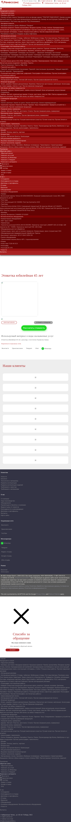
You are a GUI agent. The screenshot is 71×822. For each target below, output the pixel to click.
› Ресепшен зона (62, 38)
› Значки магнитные (31, 103)
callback (12, 650)
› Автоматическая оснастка (9, 119)
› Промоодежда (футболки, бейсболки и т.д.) (53, 126)
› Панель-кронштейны (21, 27)
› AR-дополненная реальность (10, 138)
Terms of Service (54, 594)
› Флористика (4, 134)
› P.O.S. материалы (59, 42)
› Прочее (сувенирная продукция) (20, 107)
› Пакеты (30, 63)
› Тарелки (30, 105)
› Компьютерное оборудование (10, 218)
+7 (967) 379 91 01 (46, 1)
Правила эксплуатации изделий (12, 485)
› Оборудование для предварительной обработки (17, 233)
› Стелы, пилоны (46, 27)
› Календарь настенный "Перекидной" (29, 57)
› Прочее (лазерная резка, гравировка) (46, 111)
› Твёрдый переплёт (61, 69)
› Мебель (3, 94)
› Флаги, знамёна (6, 84)
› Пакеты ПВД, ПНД (20, 65)
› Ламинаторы (5, 223)
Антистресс (5, 572)
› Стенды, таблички (23, 38)
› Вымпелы (32, 84)
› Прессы (37, 233)
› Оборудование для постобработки (12, 229)
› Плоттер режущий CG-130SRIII (11, 202)
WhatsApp (47, 348)
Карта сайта (5, 515)
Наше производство (8, 501)
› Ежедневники (43, 105)
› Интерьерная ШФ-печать (9, 79)
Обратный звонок (6, 153)
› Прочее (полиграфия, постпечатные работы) (25, 694)
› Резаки (3, 241)
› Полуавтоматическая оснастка (30, 119)
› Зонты (2, 126)
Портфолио (4, 761)
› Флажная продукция (7, 82)
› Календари (50, 50)
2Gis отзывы (5, 560)
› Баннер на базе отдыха (8, 17)
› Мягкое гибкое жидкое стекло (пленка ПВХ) (23, 147)
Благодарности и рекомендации (12, 509)
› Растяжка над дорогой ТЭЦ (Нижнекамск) (25, 21)
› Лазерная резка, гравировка (10, 109)
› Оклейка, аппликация (61, 40)
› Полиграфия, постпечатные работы (12, 46)
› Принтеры (4, 204)
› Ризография (35, 73)
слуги (7, 11)
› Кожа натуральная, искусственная (53, 90)
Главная (2, 658)
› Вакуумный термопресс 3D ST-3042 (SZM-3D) (16, 235)
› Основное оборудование (9, 192)
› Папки (35, 126)
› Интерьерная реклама (8, 36)
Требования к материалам (10, 489)
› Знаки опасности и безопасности (33, 40)
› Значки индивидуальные (47, 103)
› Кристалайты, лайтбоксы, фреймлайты (39, 42)
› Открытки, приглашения (18, 50)
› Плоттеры (4, 200)
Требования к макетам (9, 487)
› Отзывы (3, 185)
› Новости (3, 250)
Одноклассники (6, 166)
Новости (4, 476)
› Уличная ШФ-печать (25, 79)
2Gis (2, 175)
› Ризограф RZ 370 (6, 247)
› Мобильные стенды (37, 38)
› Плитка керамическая (59, 94)
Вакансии (4, 570)
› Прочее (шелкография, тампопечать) (25, 128)
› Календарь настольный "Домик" (21, 55)
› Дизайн (3, 130)
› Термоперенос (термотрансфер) (50, 145)
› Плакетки (18, 105)
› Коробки (34, 61)
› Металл (9, 111)
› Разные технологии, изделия (10, 143)
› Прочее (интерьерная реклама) (38, 44)
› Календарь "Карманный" (8, 52)
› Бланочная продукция (14, 48)
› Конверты (27, 61)
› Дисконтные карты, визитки (33, 48)
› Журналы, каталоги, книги (36, 50)
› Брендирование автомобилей (21, 667)
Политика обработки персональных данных (44, 586)
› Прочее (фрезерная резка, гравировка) (35, 115)
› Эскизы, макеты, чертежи (15, 132)
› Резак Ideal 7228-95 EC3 (9, 243)
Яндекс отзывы (5, 170)
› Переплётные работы (8, 67)
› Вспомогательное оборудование (11, 216)
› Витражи (3, 90)
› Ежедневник (4, 92)
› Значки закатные (6, 103)
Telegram (29, 348)
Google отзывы (5, 172)
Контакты (4, 513)
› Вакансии (3, 187)
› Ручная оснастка (48, 119)
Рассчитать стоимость (34, 328)
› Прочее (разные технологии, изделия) (52, 147)
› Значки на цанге (19, 103)
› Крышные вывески (7, 27)
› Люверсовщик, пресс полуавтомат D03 (47, 231)
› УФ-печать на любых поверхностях (12, 88)
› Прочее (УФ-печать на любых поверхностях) (29, 96)
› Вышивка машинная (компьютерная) (13, 141)
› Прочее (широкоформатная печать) (45, 79)
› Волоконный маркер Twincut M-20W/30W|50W (16, 196)
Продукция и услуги (7, 660)
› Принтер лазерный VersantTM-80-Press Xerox (19, 210)
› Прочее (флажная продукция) (32, 86)
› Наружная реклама (7, 13)
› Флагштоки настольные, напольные (48, 84)
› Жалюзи (10, 90)
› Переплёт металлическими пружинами (14, 69)
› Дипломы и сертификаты (9, 183)
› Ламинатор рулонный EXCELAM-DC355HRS (15, 225)
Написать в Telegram (7, 160)
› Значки (3, 100)
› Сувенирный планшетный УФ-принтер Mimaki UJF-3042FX (41, 206)
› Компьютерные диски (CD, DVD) (11, 61)
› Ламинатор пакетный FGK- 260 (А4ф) (28, 227)
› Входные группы (35, 27)
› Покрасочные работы (31, 32)
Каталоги (4, 479)
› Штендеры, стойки (16, 32)
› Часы (36, 105)
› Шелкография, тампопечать (10, 124)
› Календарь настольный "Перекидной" (46, 55)
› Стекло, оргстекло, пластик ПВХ (39, 94)
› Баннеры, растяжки (7, 15)
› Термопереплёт (17, 71)
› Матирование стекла (7, 145)
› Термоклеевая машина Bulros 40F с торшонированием (19, 239)
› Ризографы (4, 245)
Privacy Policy (41, 594)
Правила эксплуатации (9, 483)
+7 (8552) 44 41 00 (62, 1)
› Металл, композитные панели (16, 94)
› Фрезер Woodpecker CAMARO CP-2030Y (14, 214)
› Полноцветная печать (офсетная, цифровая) (15, 73)
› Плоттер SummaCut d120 (31, 202)
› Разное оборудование (8, 237)
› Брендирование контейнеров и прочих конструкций (27, 29)
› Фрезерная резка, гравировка (10, 113)
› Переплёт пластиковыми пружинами (41, 69)
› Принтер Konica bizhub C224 (10, 206)
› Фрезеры (3, 212)
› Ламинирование (43, 61)
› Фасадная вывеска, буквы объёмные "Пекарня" (16, 25)
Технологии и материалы (9, 481)
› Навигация (16, 40)
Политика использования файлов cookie (15, 586)
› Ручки (24, 105)
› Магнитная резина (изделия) (57, 689)
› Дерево (3, 111)
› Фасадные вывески (7, 23)
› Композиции (24, 136)
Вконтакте (4, 164)
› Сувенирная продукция (8, 98)
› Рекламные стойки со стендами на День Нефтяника (18, 34)
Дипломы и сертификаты (9, 511)
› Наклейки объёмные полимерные (27, 145)
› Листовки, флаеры (56, 61)
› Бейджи (3, 48)
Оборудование (6, 503)
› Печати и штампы (6, 117)
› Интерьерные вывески (8, 38)
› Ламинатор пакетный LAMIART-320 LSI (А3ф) (47, 225)
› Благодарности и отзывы (9, 181)
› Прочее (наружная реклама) (49, 32)
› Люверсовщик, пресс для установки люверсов (16, 231)
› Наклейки (23, 63)
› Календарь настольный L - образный (30, 52)
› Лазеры (3, 194)
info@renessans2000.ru (31, 3)
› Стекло (30, 111)
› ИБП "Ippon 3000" (6, 221)
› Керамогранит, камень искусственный (27, 90)
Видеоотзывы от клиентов (10, 507)
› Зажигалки (4, 105)
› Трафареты (49, 40)
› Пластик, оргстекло (19, 111)
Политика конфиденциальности (35, 588)
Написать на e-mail (7, 155)
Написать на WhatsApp (8, 157)
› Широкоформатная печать (9, 77)
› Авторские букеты (13, 136)
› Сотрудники (4, 179)
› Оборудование (5, 189)
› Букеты (3, 136)
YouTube (4, 168)
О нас (2, 790)
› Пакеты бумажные (7, 65)
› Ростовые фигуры (50, 38)
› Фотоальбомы (45, 73)
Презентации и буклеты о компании (13, 505)
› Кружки (11, 105)
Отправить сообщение (43, 322)
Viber (37, 348)
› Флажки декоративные (20, 84)
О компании (5, 499)
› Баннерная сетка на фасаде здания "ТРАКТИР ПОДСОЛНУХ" (38, 17)
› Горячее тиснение (49, 48)
